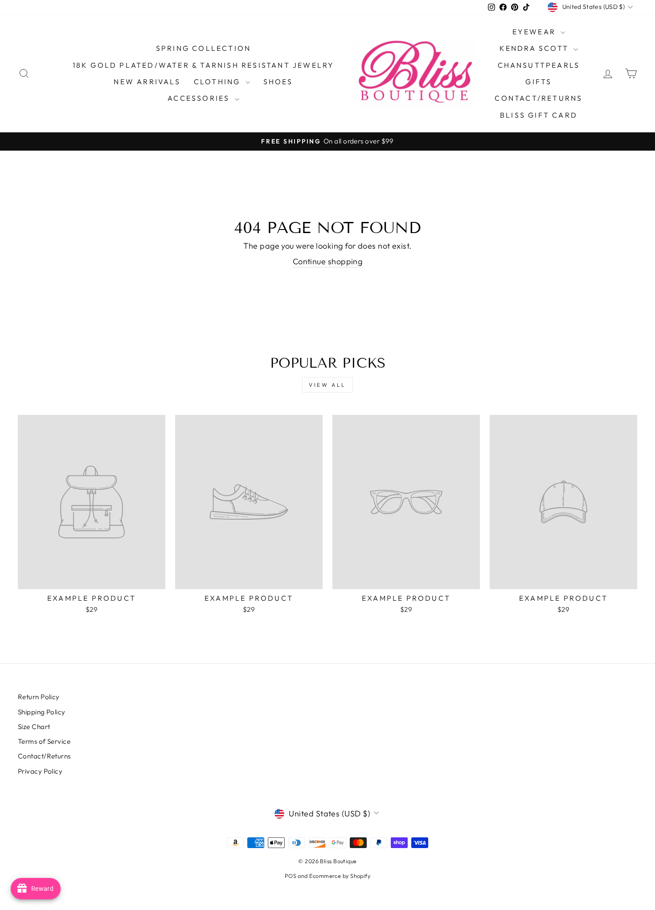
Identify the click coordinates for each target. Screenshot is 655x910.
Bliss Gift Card (538, 115)
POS (290, 875)
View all (327, 384)
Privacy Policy (40, 771)
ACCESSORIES (200, 98)
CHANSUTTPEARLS (539, 65)
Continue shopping (328, 261)
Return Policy (39, 697)
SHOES (278, 81)
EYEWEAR (535, 31)
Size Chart (34, 726)
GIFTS (538, 81)
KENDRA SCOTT (535, 48)
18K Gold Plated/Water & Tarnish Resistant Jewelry (204, 65)
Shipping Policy (42, 712)
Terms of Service (44, 741)
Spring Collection (203, 48)
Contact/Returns (538, 98)
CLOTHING (218, 81)
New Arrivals (147, 81)
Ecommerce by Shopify (339, 875)
